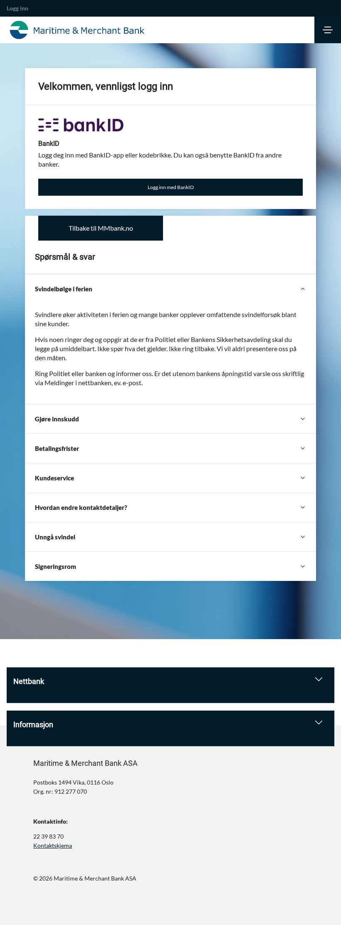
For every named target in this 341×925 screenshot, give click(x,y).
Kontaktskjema (52, 845)
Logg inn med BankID (171, 187)
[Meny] (327, 30)
